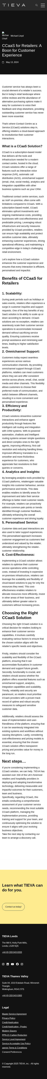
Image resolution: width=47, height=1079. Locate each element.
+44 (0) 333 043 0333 (12, 952)
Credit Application (10, 1022)
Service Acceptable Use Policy (16, 1043)
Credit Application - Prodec (14, 1027)
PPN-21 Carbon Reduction (14, 1035)
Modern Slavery (9, 1031)
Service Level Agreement (13, 1039)
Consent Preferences (12, 1052)
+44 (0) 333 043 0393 (12, 995)
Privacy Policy (8, 1018)
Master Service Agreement (14, 1014)
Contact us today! (13, 907)
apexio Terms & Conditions (14, 1048)
